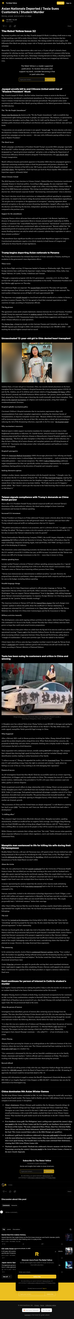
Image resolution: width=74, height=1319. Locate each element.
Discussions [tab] (16, 1229)
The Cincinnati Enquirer (53, 478)
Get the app (46, 1310)
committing (6, 540)
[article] (37, 1239)
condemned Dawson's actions (42, 952)
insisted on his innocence (20, 920)
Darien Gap (9, 324)
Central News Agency (44, 603)
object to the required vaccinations (14, 400)
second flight (35, 288)
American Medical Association (20, 455)
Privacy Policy (51, 1283)
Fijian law (10, 964)
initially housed (21, 297)
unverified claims (8, 169)
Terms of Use (46, 1281)
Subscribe (61, 3)
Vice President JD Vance (56, 392)
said (48, 130)
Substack (27, 1315)
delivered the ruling (15, 857)
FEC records (44, 184)
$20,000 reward (16, 1070)
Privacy (36, 1305)
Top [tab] (4, 1229)
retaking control (36, 314)
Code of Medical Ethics (52, 461)
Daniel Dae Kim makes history (14, 1235)
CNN (15, 807)
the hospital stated (61, 422)
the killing (39, 857)
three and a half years (9, 1049)
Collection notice (50, 1305)
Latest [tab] (9, 1229)
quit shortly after (62, 154)
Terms (42, 1305)
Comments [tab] (6, 1205)
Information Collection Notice (36, 1283)
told (12, 283)
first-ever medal (36, 1149)
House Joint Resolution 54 (11, 115)
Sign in (68, 3)
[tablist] (10, 1205)
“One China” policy (46, 608)
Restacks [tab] (14, 1205)
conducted (11, 644)
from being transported (33, 886)
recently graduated (34, 869)
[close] (55, 1251)
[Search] (70, 1229)
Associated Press (54, 760)
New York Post (7, 438)
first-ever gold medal (50, 1135)
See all (5, 1277)
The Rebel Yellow (11, 19)
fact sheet (50, 593)
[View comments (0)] (10, 26)
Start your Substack (32, 1310)
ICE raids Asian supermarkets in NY (16, 1249)
